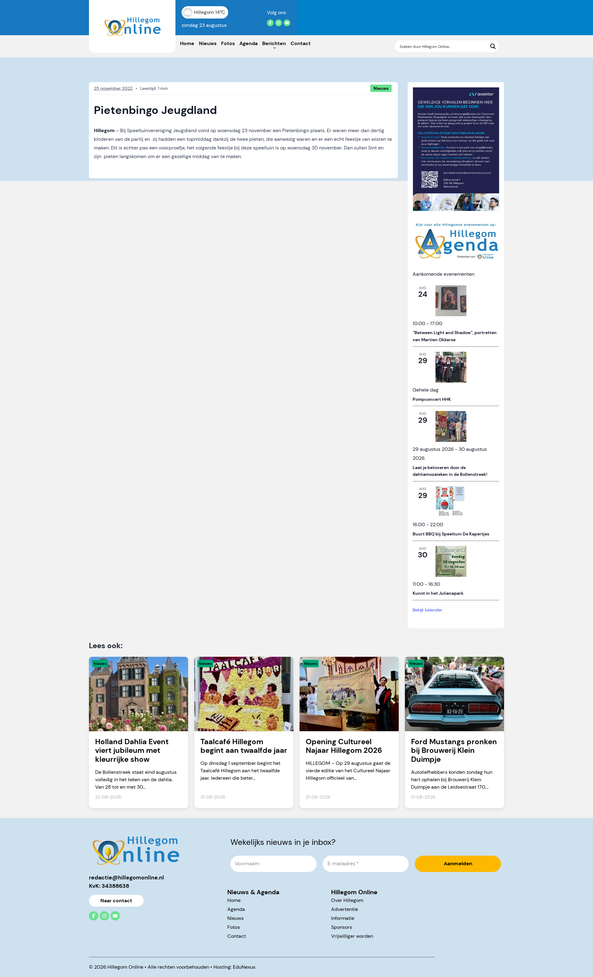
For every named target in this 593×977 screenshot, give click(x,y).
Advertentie (344, 909)
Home (187, 43)
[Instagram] (278, 22)
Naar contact (116, 900)
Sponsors (341, 927)
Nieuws (208, 43)
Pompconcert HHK (432, 399)
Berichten (274, 43)
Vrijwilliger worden (352, 936)
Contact (301, 43)
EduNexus (244, 967)
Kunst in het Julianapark (438, 593)
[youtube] (287, 22)
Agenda (248, 43)
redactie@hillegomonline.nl (126, 877)
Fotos (228, 43)
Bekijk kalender (427, 610)
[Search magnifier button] (493, 46)
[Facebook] (270, 22)
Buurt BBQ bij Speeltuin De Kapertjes (451, 534)
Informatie (342, 918)
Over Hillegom (347, 900)
